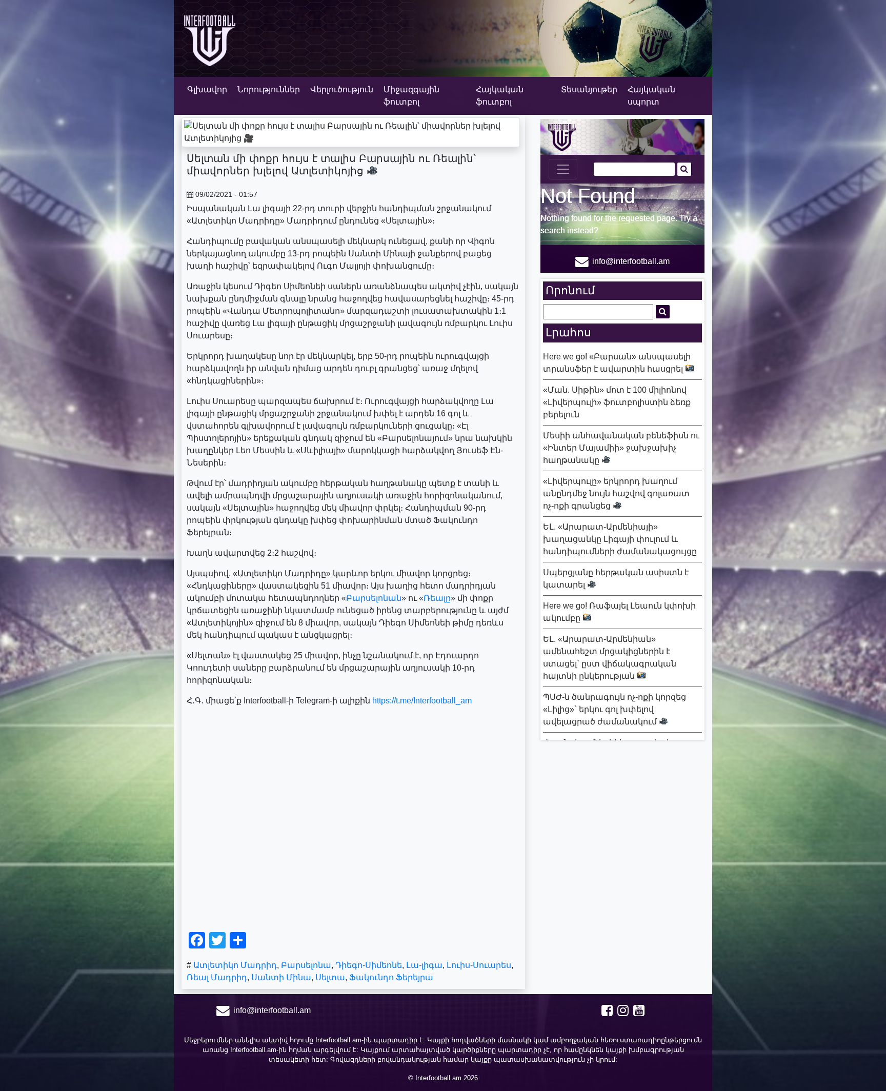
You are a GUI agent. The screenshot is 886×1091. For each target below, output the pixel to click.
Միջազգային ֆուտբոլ (411, 95)
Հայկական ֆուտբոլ (499, 95)
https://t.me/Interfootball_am (422, 700)
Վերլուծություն (341, 89)
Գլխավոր (207, 89)
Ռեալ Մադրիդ (217, 977)
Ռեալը (437, 598)
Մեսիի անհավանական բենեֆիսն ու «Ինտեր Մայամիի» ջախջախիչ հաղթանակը (621, 447)
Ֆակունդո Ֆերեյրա (391, 977)
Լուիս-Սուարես (479, 965)
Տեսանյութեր (589, 89)
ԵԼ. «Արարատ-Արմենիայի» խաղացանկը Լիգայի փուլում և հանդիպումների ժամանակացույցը (620, 539)
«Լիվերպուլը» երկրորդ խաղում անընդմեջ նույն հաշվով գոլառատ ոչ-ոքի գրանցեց (616, 493)
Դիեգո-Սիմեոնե (368, 965)
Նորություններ (268, 89)
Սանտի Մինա (281, 977)
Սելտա (330, 977)
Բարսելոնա (306, 965)
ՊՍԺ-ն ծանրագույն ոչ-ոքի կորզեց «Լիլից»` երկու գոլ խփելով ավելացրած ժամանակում (614, 709)
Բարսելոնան (373, 598)
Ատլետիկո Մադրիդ (235, 965)
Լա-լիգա (424, 965)
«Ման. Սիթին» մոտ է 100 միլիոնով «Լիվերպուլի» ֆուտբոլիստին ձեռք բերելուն (617, 402)
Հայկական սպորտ (651, 95)
